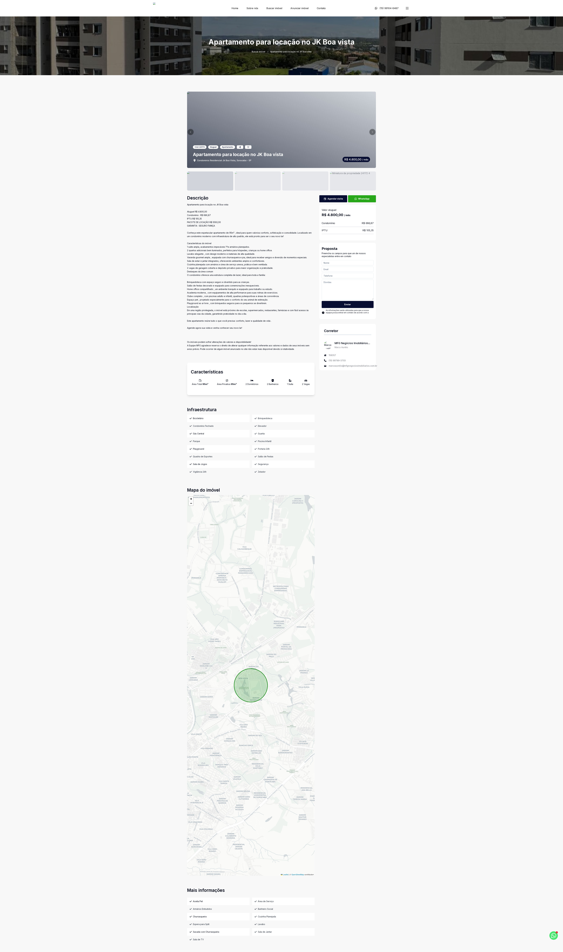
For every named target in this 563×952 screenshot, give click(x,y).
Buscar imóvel (274, 8)
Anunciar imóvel (299, 8)
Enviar (347, 304)
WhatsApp (363, 198)
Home (235, 8)
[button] (191, 132)
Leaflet (285, 874)
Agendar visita (335, 198)
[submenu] (407, 8)
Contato (321, 8)
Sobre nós (252, 8)
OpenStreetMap (297, 874)
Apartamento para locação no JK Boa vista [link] (290, 51)
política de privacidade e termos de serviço (344, 315)
